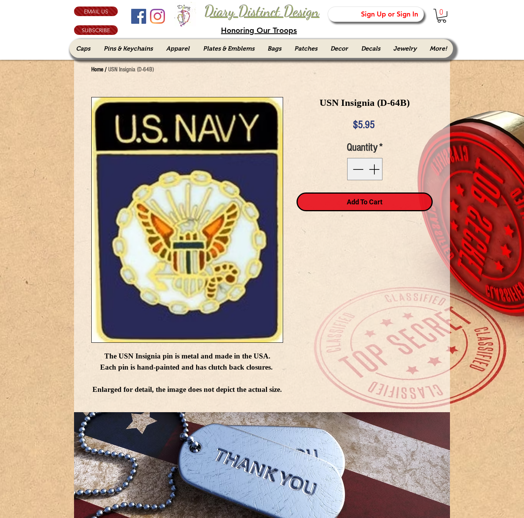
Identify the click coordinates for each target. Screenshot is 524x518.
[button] (96, 30)
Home (97, 69)
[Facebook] (138, 16)
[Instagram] (157, 16)
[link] (441, 16)
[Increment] (375, 169)
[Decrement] (357, 169)
